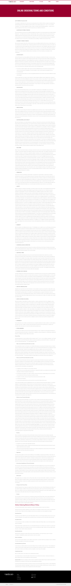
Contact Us (19, 577)
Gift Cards (41, 1)
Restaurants (22, 1)
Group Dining (32, 1)
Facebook (34, 574)
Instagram (34, 575)
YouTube (34, 577)
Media (49, 1)
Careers (57, 1)
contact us (31, 502)
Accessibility (19, 579)
